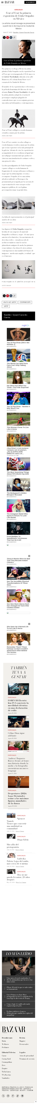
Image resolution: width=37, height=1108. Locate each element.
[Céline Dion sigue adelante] (18, 722)
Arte (5, 306)
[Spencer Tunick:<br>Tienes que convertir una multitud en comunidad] (11, 815)
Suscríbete (30, 2)
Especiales (19, 9)
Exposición (25, 302)
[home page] (9, 2)
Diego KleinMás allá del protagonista (17, 843)
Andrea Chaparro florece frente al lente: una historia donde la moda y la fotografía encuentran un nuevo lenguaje (18, 764)
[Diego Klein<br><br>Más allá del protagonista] (11, 836)
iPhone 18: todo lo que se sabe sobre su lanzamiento (20, 988)
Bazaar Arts (9, 302)
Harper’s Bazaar (20, 831)
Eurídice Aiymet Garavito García (23, 32)
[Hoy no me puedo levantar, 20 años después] (11, 871)
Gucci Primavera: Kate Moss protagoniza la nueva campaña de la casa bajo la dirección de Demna (20, 996)
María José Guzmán (21, 882)
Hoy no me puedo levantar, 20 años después (18, 877)
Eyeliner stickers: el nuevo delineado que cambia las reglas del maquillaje (20, 1013)
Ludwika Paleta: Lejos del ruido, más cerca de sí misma (18, 861)
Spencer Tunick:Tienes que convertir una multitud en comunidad (16, 823)
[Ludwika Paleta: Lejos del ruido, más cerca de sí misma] (11, 855)
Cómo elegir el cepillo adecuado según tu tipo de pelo (18, 1005)
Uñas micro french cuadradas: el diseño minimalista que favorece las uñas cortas (19, 980)
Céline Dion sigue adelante (16, 734)
